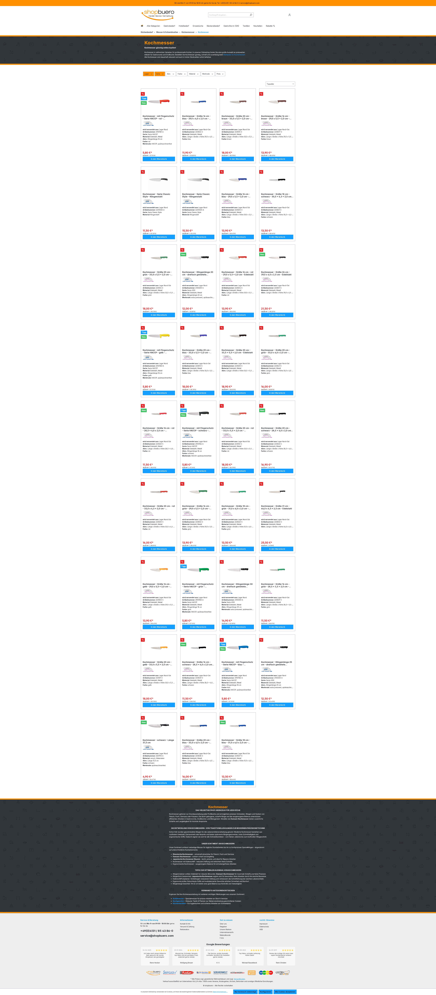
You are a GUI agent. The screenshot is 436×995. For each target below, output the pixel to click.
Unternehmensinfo (227, 932)
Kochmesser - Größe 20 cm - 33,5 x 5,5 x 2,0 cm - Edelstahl (237, 351)
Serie (158, 74)
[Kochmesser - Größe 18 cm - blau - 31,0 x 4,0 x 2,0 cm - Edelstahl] (238, 725)
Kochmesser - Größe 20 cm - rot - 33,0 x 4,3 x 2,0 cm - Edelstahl (159, 507)
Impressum (264, 924)
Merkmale (206, 74)
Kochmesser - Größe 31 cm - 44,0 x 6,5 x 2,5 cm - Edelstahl (276, 507)
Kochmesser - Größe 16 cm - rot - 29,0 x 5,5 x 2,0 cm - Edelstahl (238, 273)
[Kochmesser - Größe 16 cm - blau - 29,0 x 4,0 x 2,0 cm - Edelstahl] (198, 101)
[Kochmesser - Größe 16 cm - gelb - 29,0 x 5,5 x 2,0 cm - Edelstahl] (159, 569)
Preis (219, 74)
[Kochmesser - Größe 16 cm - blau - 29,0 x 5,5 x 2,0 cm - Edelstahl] (238, 179)
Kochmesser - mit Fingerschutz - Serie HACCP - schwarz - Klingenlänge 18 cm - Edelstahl (198, 429)
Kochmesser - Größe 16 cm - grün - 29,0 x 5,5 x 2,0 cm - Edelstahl (196, 507)
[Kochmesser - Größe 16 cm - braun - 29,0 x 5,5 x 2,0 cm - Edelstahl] (277, 101)
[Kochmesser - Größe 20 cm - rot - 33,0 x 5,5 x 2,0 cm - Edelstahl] (238, 413)
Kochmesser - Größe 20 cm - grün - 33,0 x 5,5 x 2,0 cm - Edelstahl (157, 273)
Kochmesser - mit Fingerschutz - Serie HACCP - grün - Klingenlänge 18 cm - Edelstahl (198, 585)
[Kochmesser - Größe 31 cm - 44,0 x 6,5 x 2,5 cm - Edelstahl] (277, 491)
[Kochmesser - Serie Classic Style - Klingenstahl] (159, 179)
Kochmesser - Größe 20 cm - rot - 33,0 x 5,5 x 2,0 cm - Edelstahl (238, 429)
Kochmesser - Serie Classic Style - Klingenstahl (156, 195)
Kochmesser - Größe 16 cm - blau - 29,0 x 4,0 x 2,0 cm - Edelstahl (196, 117)
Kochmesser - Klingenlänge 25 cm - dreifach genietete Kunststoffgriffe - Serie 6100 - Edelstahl (276, 663)
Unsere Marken (225, 929)
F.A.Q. (222, 938)
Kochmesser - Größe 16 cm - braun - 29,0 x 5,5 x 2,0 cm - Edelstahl (275, 117)
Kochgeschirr (178, 901)
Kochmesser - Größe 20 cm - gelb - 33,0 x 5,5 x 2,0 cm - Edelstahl (157, 663)
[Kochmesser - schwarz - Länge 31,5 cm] (159, 725)
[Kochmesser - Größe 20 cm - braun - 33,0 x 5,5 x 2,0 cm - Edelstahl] (238, 101)
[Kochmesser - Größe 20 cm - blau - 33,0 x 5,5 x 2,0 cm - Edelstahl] (198, 335)
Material (192, 74)
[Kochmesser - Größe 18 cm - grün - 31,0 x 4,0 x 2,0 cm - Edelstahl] (238, 491)
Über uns (223, 924)
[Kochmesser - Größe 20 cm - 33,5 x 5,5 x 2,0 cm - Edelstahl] (238, 335)
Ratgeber (223, 927)
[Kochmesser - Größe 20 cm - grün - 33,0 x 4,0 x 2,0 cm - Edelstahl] (277, 335)
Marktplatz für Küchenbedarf (234, 55)
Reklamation (184, 929)
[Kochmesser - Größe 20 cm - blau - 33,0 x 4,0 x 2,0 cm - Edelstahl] (198, 725)
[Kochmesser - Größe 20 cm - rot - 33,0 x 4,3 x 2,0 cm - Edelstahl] (159, 491)
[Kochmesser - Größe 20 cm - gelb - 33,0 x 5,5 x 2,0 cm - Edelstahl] (159, 647)
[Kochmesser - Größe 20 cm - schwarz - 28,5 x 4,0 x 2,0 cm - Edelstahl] (277, 413)
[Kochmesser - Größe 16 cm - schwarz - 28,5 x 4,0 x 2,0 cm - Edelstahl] (198, 647)
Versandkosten (239, 979)
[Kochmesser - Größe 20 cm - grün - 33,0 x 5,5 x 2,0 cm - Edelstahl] (159, 257)
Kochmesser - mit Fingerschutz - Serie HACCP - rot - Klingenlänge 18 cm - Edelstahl (158, 117)
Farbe (180, 74)
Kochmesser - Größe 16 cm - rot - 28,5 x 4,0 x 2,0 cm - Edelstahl (158, 429)
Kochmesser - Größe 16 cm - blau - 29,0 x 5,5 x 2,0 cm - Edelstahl (236, 195)
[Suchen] (251, 15)
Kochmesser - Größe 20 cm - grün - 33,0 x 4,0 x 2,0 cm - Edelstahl (275, 351)
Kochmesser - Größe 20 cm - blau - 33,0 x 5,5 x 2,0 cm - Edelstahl (196, 351)
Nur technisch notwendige (245, 992)
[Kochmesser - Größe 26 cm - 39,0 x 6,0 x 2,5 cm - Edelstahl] (277, 257)
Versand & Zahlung (187, 927)
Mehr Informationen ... (220, 992)
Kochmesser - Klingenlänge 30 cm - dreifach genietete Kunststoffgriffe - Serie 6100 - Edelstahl (237, 585)
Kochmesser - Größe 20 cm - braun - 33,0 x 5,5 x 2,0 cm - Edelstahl (236, 117)
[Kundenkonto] (289, 15)
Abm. (169, 74)
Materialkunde (225, 935)
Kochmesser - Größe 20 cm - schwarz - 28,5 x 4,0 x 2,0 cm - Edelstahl (276, 429)
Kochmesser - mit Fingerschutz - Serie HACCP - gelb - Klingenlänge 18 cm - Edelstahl (158, 351)
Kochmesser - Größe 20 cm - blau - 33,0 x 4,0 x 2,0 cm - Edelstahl (196, 741)
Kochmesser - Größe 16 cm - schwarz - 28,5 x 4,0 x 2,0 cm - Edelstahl (198, 663)
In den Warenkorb (159, 159)
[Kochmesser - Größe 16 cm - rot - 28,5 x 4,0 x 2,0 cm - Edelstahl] (159, 413)
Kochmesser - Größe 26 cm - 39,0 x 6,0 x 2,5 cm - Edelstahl (276, 273)
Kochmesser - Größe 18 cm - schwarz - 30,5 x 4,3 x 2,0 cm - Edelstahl (277, 195)
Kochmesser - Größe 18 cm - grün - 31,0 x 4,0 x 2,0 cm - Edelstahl (236, 507)
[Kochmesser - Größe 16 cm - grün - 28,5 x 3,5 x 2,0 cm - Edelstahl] (277, 569)
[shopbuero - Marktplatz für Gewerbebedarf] (158, 14)
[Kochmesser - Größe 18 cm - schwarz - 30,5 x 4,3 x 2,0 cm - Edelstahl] (277, 179)
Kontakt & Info (185, 924)
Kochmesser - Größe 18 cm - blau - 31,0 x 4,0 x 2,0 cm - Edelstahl (236, 741)
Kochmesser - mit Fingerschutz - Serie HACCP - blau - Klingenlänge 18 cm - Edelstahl (237, 663)
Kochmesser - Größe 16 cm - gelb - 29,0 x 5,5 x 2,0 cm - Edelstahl (157, 585)
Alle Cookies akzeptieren (285, 992)
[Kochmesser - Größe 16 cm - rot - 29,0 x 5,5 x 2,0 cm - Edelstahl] (238, 257)
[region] (218, 3)
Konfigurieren (265, 992)
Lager (147, 74)
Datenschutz (264, 927)
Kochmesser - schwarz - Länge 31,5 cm (158, 741)
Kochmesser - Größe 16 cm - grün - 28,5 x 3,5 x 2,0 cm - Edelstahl (275, 585)
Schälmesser (178, 899)
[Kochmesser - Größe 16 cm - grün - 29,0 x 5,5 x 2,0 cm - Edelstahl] (198, 491)
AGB (261, 929)
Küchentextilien (179, 903)
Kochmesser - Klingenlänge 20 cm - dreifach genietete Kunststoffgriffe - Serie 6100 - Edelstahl (197, 273)
